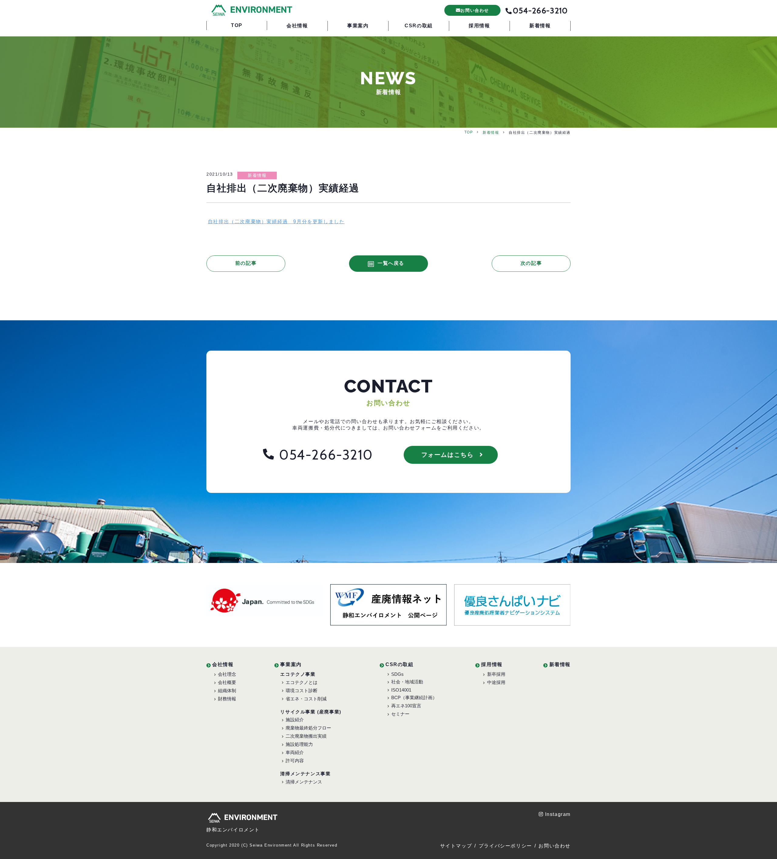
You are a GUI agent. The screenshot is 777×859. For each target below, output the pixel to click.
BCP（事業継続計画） (414, 697)
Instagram (558, 814)
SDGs (397, 674)
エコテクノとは (301, 682)
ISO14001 (401, 689)
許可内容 (295, 760)
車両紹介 (295, 752)
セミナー (400, 713)
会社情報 (222, 664)
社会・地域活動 (407, 681)
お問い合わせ (554, 845)
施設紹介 (295, 719)
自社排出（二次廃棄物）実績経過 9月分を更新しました (276, 221)
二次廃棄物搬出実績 (306, 736)
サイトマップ (456, 845)
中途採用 (496, 682)
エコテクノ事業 (297, 674)
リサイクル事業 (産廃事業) (310, 711)
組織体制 (227, 690)
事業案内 (290, 664)
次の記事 (531, 263)
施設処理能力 (299, 744)
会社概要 (227, 682)
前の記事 (245, 263)
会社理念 (227, 674)
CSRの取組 (399, 664)
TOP (468, 132)
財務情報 (227, 698)
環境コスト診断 (301, 690)
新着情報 (491, 132)
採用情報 (491, 664)
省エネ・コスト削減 (306, 698)
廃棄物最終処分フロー (308, 727)
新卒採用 (496, 674)
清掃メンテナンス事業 (305, 773)
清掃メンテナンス (304, 781)
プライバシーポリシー (505, 845)
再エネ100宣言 (406, 705)
